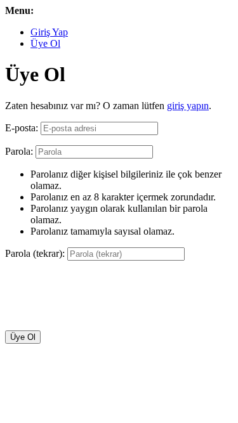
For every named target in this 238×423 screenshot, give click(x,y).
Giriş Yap (49, 32)
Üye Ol (45, 43)
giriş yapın (188, 105)
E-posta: (21, 127)
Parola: (19, 151)
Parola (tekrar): (35, 253)
